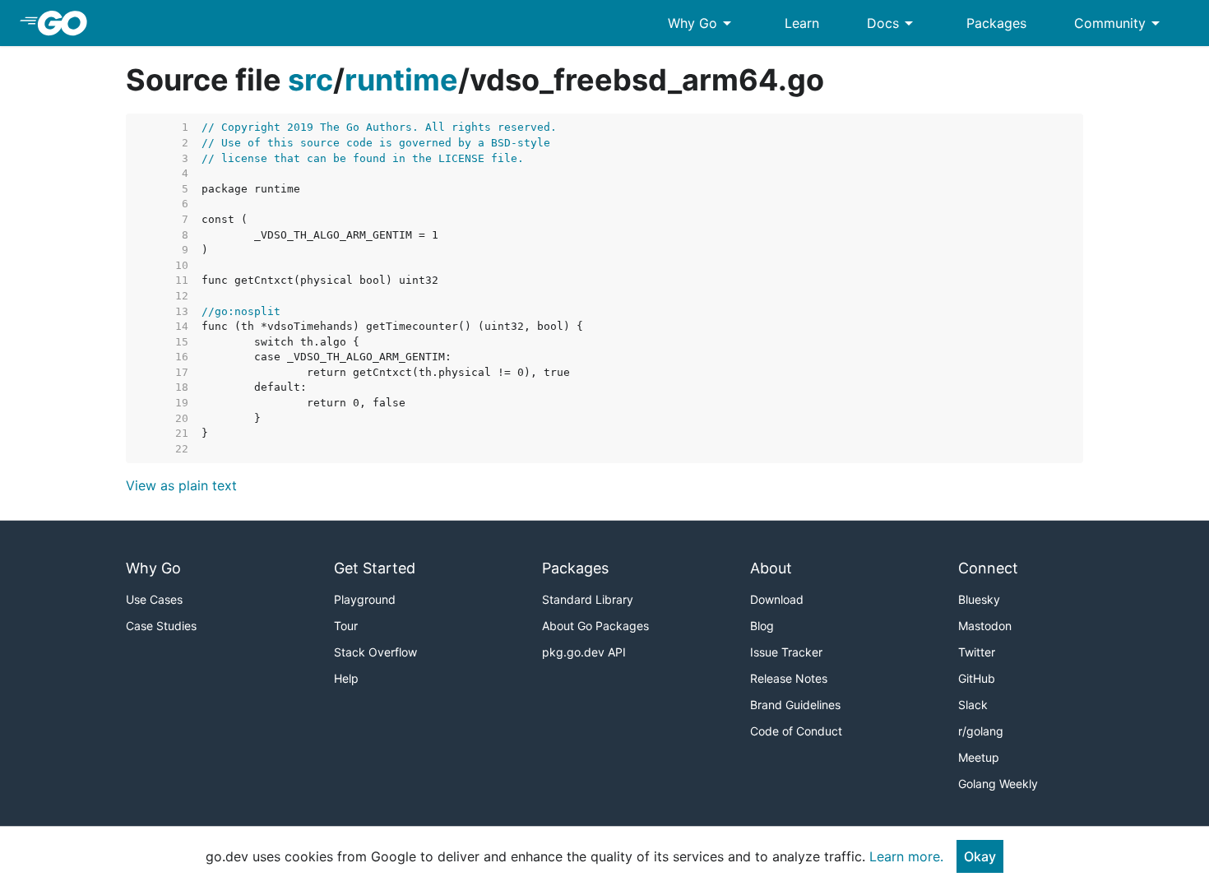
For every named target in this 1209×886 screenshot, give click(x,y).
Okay (980, 856)
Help (346, 678)
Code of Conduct (796, 731)
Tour (346, 626)
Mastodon (985, 626)
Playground (365, 599)
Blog (762, 626)
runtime (401, 80)
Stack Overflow (375, 652)
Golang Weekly (998, 784)
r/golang (980, 731)
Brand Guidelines (795, 705)
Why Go (702, 23)
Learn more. (906, 856)
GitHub (976, 678)
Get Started (374, 568)
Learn (802, 23)
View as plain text (181, 485)
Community (1119, 23)
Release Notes (788, 678)
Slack (973, 705)
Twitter (976, 652)
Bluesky (979, 599)
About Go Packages (595, 626)
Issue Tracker (786, 652)
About (771, 568)
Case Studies (161, 626)
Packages (996, 23)
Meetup (978, 757)
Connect (988, 568)
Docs (893, 23)
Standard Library (587, 599)
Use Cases (154, 599)
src (310, 80)
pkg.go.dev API (584, 652)
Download (777, 599)
